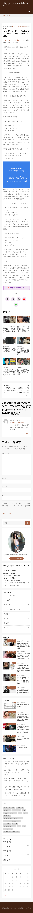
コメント (5, 453)
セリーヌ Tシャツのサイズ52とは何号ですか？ (23, 705)
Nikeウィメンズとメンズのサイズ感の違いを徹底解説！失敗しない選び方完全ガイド (23, 691)
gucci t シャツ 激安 (9, 573)
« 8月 (5, 895)
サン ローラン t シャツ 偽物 (11, 580)
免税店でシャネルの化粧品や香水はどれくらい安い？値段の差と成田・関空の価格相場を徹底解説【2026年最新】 (23, 645)
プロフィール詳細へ (16, 558)
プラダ (18, 826)
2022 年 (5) (6, 860)
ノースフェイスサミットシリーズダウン (13, 818)
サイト (4, 495)
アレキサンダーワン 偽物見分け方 (11, 831)
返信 (27, 433)
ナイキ (5, 807)
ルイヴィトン (7, 815)
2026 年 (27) (7, 842)
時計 (7, 614)
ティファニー (7, 823)
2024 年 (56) (7, 851)
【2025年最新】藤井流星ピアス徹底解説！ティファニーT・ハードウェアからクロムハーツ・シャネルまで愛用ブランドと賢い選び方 (23, 729)
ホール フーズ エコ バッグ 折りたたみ (23, 739)
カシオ (23, 826)
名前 (4, 478)
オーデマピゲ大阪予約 (22, 747)
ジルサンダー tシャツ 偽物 (11, 40)
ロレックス (11, 807)
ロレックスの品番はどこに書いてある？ (15, 778)
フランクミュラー (16, 810)
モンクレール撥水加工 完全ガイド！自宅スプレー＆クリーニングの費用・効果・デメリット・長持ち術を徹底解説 (9, 329)
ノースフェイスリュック (9, 826)
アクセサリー (9, 595)
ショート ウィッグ (8, 829)
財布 (6, 623)
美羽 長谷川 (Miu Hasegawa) (20, 26)
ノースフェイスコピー (10, 571)
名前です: (6, 554)
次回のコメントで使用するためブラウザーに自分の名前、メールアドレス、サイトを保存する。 (16, 506)
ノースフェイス (19, 807)
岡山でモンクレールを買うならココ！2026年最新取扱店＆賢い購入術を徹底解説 (9, 349)
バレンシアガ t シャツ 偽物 (11, 575)
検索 (27, 523)
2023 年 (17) (7, 855)
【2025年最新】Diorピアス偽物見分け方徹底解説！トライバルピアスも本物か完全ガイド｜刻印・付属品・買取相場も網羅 (23, 717)
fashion (20, 813)
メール (4, 486)
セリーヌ (26, 813)
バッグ (7, 604)
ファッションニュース (12, 609)
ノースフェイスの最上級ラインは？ (12, 821)
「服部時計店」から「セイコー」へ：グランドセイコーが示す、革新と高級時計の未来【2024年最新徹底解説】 (23, 668)
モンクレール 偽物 (9, 578)
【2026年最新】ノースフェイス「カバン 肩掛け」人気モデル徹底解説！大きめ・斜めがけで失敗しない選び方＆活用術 (23, 351)
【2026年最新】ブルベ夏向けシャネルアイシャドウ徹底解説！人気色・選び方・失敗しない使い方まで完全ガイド (23, 657)
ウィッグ (8, 600)
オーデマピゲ (7, 810)
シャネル (6, 813)
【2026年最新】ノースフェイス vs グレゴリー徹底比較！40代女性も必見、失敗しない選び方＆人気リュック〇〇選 (9, 372)
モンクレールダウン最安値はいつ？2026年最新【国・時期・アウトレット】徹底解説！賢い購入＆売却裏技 (23, 329)
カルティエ (14, 823)
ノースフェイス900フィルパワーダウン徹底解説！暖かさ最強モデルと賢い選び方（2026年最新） (23, 372)
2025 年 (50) (7, 846)
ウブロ (23, 810)
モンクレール (13, 813)
